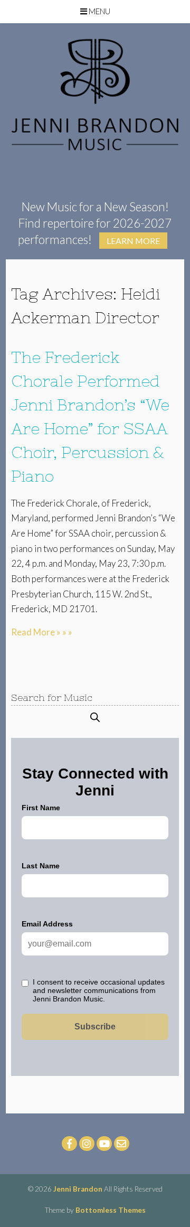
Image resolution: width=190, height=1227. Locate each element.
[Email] (121, 1143)
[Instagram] (86, 1143)
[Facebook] (69, 1143)
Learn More (133, 241)
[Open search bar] (95, 717)
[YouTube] (104, 1143)
